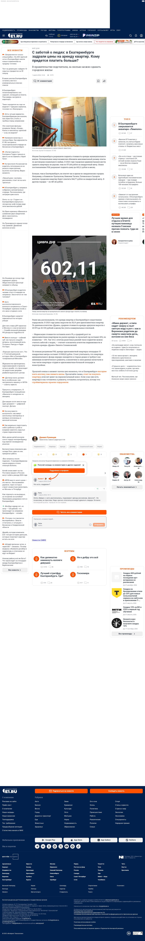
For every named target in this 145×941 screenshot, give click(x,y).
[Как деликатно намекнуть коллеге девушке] (37, 562)
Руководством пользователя (83, 911)
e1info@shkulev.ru (53, 920)
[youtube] (66, 846)
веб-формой (40, 923)
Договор (72, 446)
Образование (69, 827)
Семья (92, 827)
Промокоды (22, 30)
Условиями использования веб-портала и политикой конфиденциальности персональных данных (106, 914)
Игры (112, 30)
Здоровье (39, 827)
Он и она (93, 801)
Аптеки (83, 30)
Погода (44, 30)
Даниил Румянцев (47, 437)
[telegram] (37, 846)
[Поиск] (130, 35)
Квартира (52, 446)
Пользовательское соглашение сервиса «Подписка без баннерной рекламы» (99, 928)
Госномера (83, 573)
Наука (66, 820)
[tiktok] (78, 846)
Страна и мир (120, 809)
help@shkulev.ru (17, 923)
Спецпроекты (120, 820)
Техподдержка (8, 820)
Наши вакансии (8, 816)
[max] (55, 846)
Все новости (14, 50)
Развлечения (95, 820)
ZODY (118, 30)
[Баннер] (10, 42)
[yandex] (72, 846)
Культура (67, 809)
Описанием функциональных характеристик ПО (89, 912)
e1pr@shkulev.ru (104, 906)
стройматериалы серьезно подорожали (50, 382)
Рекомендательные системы (83, 925)
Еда (36, 820)
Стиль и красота (121, 805)
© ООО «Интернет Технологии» (12, 933)
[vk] (43, 846)
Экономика (119, 816)
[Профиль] (141, 35)
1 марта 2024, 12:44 (38, 75)
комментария (44, 81)
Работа (92, 816)
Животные (39, 823)
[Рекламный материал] (91, 35)
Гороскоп (92, 30)
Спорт (117, 801)
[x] (60, 846)
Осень (92, 805)
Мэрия (99, 446)
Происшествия (96, 812)
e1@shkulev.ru (26, 918)
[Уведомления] (136, 35)
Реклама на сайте (9, 801)
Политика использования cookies (85, 922)
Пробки (62, 36)
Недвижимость (8, 30)
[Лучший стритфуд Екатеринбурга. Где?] (37, 578)
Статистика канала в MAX (12, 830)
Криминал (68, 805)
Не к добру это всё (87, 557)
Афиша (75, 30)
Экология (119, 812)
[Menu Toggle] (3, 35)
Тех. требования (8, 823)
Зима (66, 801)
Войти (40, 525)
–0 (104, 489)
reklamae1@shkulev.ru (112, 900)
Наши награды (8, 812)
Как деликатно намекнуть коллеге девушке (51, 560)
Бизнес (38, 805)
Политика (94, 809)
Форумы (52, 30)
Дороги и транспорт (43, 816)
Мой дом (67, 816)
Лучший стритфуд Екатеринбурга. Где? (51, 574)
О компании (7, 809)
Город (37, 812)
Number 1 (41, 479)
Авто (37, 801)
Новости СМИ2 (39, 540)
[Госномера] (73, 578)
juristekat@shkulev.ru (8, 922)
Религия (93, 823)
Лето (66, 812)
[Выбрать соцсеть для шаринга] (104, 81)
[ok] (49, 846)
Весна (37, 809)
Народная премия (122, 823)
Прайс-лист (6, 805)
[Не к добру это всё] (73, 562)
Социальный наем (86, 446)
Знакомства (34, 30)
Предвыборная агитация (12, 827)
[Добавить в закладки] (98, 81)
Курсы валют (103, 30)
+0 (97, 489)
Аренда (62, 446)
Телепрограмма (63, 30)
